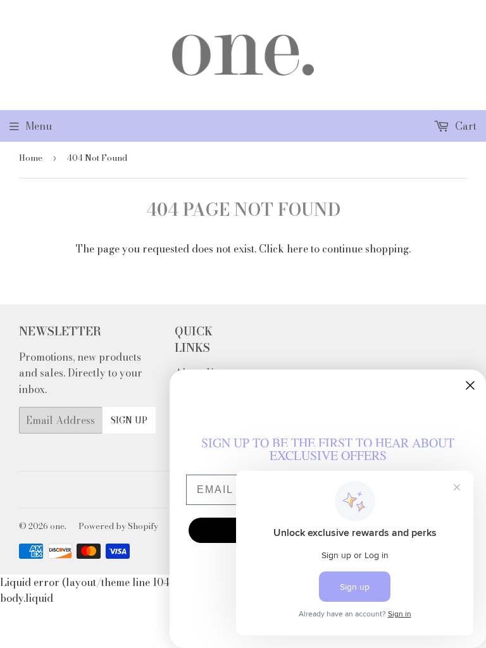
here (297, 248)
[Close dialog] (470, 385)
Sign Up (129, 420)
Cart (464, 126)
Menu (38, 126)
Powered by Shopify (118, 526)
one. (58, 526)
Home (30, 157)
